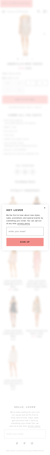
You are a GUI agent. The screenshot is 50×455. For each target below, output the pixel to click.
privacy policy (23, 223)
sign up (25, 242)
